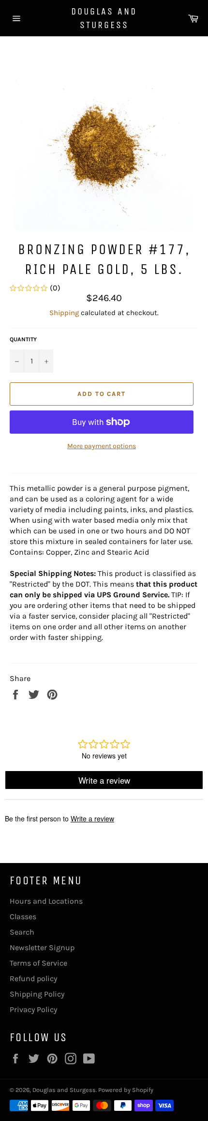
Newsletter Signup (42, 947)
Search (22, 932)
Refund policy (33, 978)
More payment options (101, 446)
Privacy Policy (33, 1009)
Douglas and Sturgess (104, 18)
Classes (23, 916)
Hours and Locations (46, 901)
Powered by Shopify (125, 1089)
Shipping (64, 312)
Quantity (23, 339)
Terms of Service (38, 963)
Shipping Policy (37, 994)
